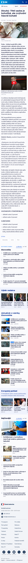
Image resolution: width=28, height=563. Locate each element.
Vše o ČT (3, 547)
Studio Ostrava (18, 531)
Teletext (3, 531)
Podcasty (3, 534)
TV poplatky (4, 528)
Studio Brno (18, 528)
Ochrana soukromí (10, 560)
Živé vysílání (4, 525)
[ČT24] (4, 2)
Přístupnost (19, 560)
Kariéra (17, 537)
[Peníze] (14, 30)
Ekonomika (5, 240)
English (3, 560)
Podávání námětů (19, 540)
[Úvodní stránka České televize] (7, 504)
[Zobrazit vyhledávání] (23, 2)
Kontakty (17, 547)
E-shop (3, 540)
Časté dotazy (18, 544)
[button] (14, 83)
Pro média (17, 522)
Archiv (12, 240)
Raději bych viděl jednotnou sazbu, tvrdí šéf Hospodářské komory (11, 91)
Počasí (3, 537)
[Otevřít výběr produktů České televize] (26, 2)
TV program (4, 522)
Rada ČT (17, 534)
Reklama (17, 525)
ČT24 (18, 240)
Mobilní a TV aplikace (6, 544)
